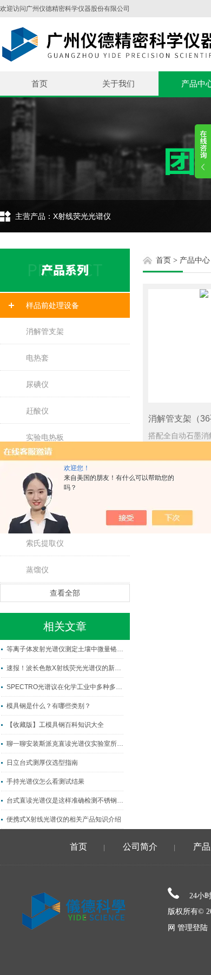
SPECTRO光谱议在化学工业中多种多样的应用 (64, 687)
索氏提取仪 (45, 543)
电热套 (37, 357)
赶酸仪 (37, 410)
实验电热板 (45, 437)
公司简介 (140, 846)
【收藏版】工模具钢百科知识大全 (55, 725)
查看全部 (65, 593)
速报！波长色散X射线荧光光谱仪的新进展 (64, 668)
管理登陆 (192, 928)
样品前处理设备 (52, 305)
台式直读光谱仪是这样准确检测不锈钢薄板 (64, 800)
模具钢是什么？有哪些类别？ (48, 706)
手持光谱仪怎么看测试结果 (45, 781)
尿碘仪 (37, 384)
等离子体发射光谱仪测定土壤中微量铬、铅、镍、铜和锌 (64, 649)
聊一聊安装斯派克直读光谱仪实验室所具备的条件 (64, 743)
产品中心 (195, 260)
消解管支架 (45, 331)
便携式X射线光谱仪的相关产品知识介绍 (63, 819)
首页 (39, 83)
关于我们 (118, 83)
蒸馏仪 (37, 569)
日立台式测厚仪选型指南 (42, 762)
